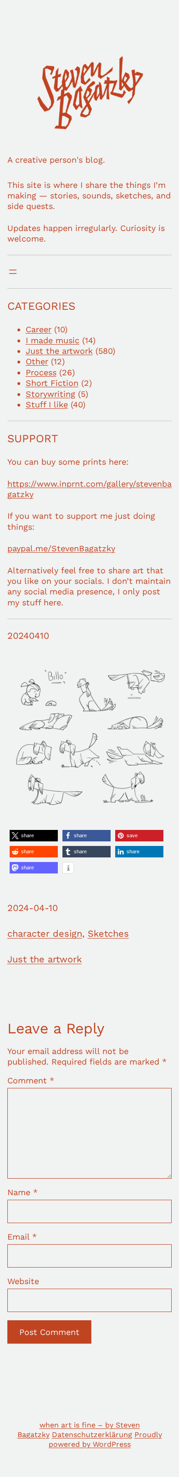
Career (38, 329)
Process (41, 372)
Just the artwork (59, 351)
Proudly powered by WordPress (105, 1439)
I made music (52, 340)
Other (37, 361)
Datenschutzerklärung (92, 1434)
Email (22, 1236)
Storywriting (50, 394)
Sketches (108, 933)
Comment (30, 1080)
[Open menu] (12, 271)
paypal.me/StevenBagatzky (61, 548)
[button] (34, 835)
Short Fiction (52, 383)
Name (22, 1192)
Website (23, 1281)
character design (44, 933)
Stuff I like (47, 404)
